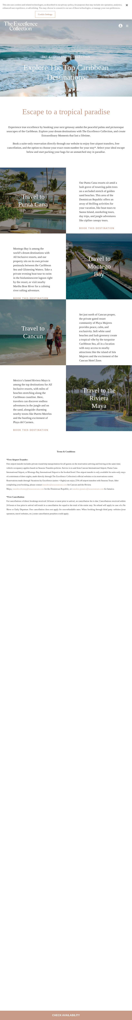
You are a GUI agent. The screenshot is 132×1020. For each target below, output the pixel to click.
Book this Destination (96, 228)
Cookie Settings (45, 14)
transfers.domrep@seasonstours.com (28, 489)
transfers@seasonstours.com (55, 485)
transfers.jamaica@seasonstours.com (88, 489)
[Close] (126, 5)
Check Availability (66, 1015)
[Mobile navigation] (126, 26)
